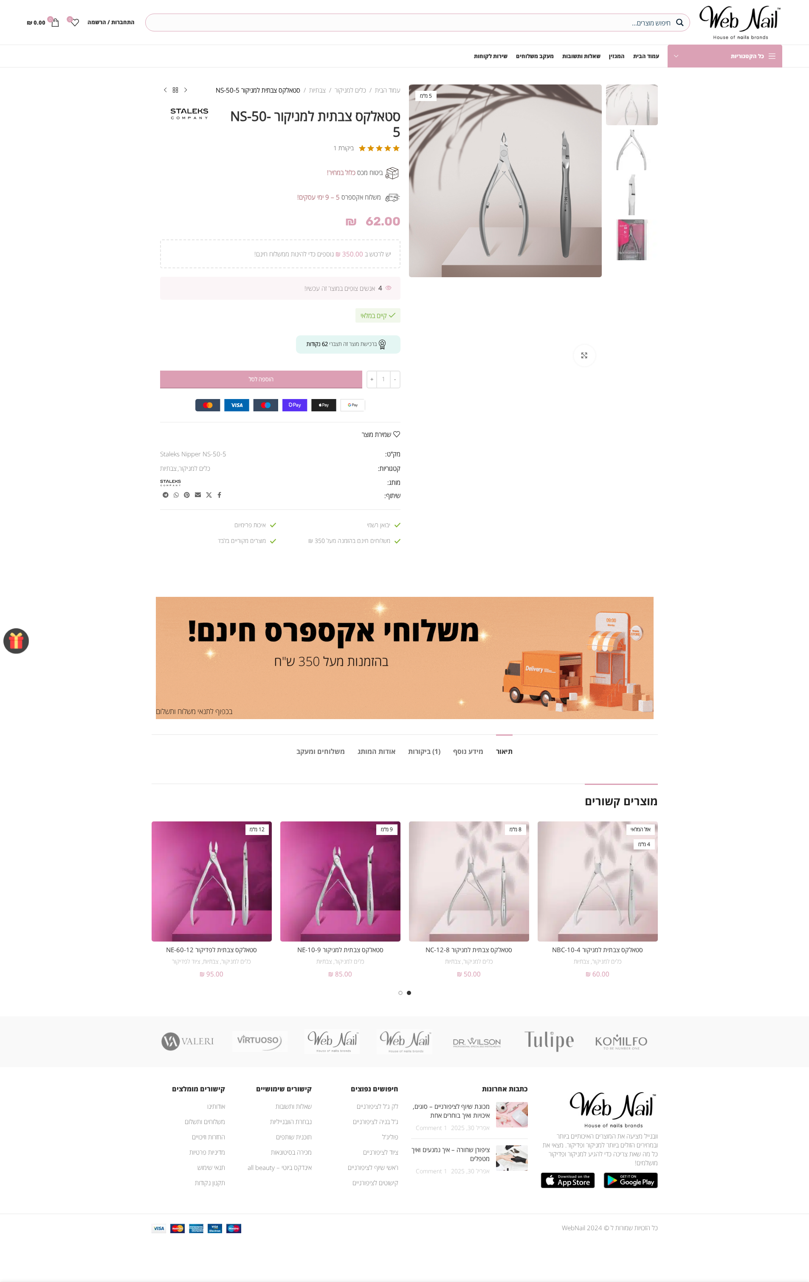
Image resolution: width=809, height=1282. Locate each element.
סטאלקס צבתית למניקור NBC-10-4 (597, 949)
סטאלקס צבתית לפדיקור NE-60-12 (211, 949)
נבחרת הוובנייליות (291, 1121)
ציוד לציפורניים (380, 1152)
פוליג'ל (390, 1137)
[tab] (504, 747)
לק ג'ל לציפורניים (377, 1106)
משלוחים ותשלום (205, 1121)
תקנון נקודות (210, 1182)
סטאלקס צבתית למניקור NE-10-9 (340, 949)
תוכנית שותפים (294, 1137)
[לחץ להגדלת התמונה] (584, 355)
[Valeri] (188, 1042)
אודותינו (216, 1106)
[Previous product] (185, 90)
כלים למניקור (350, 90)
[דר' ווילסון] (477, 1042)
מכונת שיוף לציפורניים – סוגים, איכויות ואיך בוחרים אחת (451, 1110)
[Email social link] (197, 495)
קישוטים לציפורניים (375, 1182)
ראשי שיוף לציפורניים (373, 1167)
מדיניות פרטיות (207, 1152)
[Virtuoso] (260, 1042)
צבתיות (317, 90)
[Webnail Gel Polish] (404, 1042)
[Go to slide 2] (400, 993)
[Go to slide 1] (409, 993)
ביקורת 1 (343, 148)
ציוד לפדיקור (186, 961)
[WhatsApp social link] (176, 495)
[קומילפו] (621, 1042)
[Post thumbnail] (512, 1117)
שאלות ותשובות (294, 1106)
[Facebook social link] (219, 495)
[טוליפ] (549, 1042)
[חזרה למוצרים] (175, 90)
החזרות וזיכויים (208, 1137)
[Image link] (611, 1109)
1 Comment (431, 1128)
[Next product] (165, 90)
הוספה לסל (261, 379)
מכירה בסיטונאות (291, 1152)
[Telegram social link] (165, 495)
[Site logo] (738, 21)
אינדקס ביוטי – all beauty (280, 1167)
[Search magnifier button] (681, 22)
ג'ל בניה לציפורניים (375, 1121)
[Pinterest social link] (186, 495)
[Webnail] (332, 1042)
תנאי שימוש (211, 1167)
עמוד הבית (387, 90)
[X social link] (208, 495)
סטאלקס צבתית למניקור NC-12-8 (469, 949)
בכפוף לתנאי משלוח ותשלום (194, 711)
